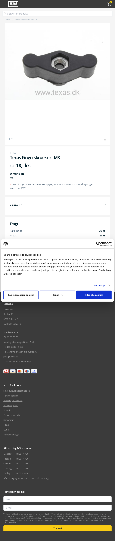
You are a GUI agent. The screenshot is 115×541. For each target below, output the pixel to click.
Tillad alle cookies (94, 295)
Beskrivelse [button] (15, 205)
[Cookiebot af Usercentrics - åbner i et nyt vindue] (98, 244)
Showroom (8, 420)
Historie (7, 410)
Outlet (6, 429)
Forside (8, 20)
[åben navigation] (4, 4)
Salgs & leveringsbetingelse (16, 390)
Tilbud (6, 424)
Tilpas (56, 295)
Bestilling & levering (12, 400)
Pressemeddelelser (12, 415)
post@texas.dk (10, 356)
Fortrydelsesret (10, 395)
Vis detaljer (100, 285)
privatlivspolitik (9, 522)
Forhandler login (11, 434)
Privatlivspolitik (10, 405)
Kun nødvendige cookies (21, 295)
